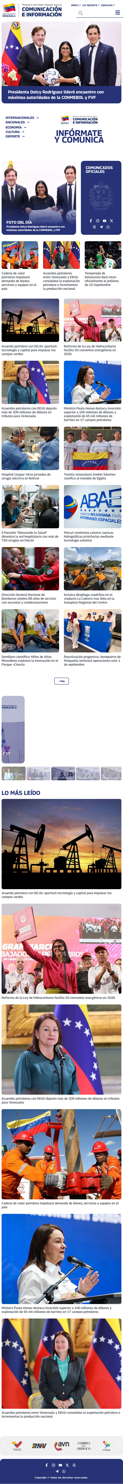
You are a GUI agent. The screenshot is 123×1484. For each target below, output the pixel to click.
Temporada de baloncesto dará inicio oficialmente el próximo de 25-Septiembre (102, 279)
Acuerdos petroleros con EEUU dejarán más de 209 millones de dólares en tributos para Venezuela (29, 412)
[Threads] (94, 227)
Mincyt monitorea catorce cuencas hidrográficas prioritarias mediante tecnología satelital (89, 536)
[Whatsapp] (108, 227)
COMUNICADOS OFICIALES (99, 169)
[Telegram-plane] (101, 227)
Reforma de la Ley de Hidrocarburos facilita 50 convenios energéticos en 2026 (90, 350)
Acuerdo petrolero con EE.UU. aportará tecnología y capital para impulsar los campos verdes (29, 350)
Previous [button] (8, 730)
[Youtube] (105, 221)
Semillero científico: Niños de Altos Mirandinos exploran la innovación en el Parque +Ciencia (30, 660)
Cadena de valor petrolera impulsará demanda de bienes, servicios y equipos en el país (19, 281)
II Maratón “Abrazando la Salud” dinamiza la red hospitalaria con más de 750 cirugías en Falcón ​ (30, 536)
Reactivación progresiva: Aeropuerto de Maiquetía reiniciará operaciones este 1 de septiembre (92, 660)
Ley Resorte (89, 5)
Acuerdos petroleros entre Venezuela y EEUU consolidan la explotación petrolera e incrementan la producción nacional (61, 281)
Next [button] (115, 730)
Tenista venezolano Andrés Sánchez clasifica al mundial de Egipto (90, 476)
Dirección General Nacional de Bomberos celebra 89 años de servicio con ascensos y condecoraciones (29, 598)
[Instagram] (98, 221)
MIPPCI (74, 5)
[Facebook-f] (91, 221)
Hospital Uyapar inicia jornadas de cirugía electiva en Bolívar (26, 476)
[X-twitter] (111, 221)
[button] (6, 60)
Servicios (107, 5)
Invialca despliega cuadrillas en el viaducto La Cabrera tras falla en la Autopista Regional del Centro (89, 598)
